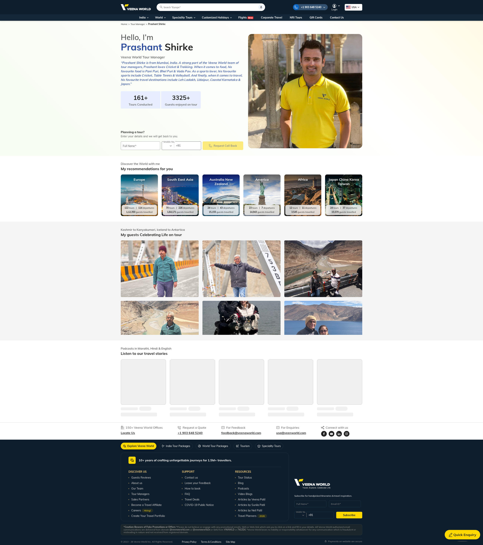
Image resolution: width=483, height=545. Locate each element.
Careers (141, 510)
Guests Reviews (141, 477)
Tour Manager (138, 24)
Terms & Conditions (211, 541)
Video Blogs (245, 494)
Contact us (191, 477)
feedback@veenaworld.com (241, 433)
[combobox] (168, 146)
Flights (245, 17)
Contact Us (337, 17)
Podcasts (243, 488)
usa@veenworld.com (291, 433)
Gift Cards (316, 17)
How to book (192, 488)
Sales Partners (140, 499)
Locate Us (128, 433)
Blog (240, 483)
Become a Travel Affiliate (146, 505)
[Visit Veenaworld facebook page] (324, 434)
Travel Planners (251, 516)
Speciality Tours (182, 17)
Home (124, 24)
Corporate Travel (271, 17)
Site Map (230, 541)
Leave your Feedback (198, 483)
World (159, 17)
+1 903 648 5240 (311, 7)
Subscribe (349, 515)
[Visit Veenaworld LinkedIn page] (339, 434)
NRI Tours (296, 17)
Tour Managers (140, 494)
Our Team (137, 488)
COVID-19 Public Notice (199, 505)
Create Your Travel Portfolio (148, 516)
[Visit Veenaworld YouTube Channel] (331, 434)
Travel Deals (192, 499)
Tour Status (245, 477)
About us (136, 483)
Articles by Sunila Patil (251, 505)
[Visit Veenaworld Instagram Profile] (346, 434)
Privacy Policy (189, 541)
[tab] (138, 446)
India (142, 17)
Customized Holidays (215, 17)
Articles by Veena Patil (251, 499)
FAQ (187, 494)
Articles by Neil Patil (250, 510)
